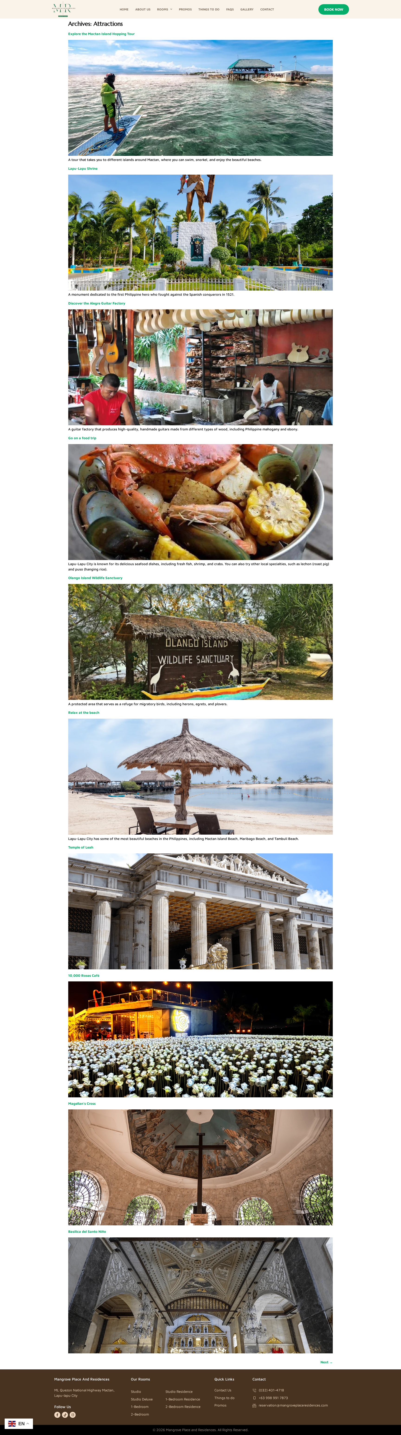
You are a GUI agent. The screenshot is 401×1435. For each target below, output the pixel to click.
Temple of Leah (80, 847)
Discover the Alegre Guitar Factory (96, 303)
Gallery (247, 9)
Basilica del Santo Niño (87, 1231)
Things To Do (209, 9)
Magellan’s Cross (82, 1103)
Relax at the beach (83, 712)
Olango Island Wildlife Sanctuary (95, 578)
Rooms (162, 9)
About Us (142, 9)
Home (124, 9)
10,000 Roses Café (83, 975)
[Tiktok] (65, 1415)
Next (326, 1362)
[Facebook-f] (57, 1415)
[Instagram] (73, 1415)
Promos (185, 9)
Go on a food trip (82, 438)
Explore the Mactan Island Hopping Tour (101, 34)
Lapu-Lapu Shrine (82, 168)
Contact (267, 9)
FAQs (230, 9)
